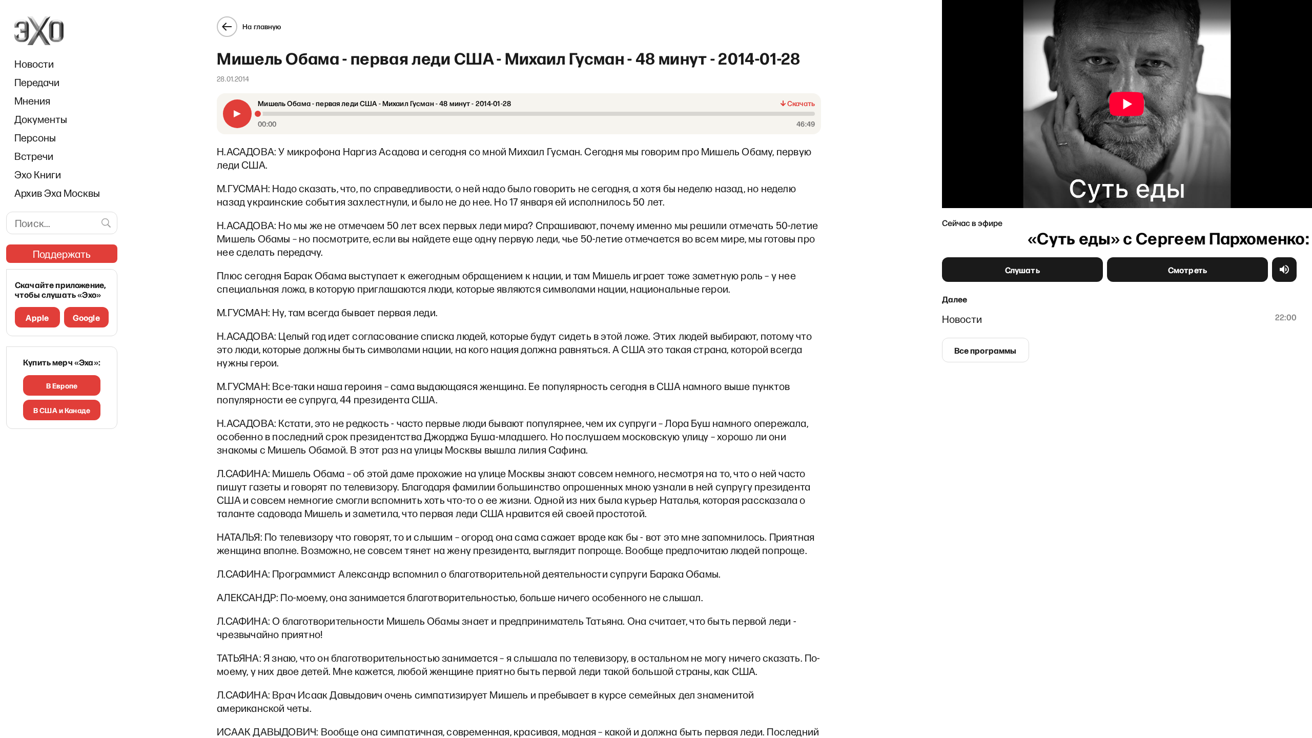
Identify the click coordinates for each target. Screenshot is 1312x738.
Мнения (32, 100)
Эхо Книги (37, 174)
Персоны (35, 137)
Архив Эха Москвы (57, 192)
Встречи (33, 155)
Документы (40, 119)
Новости (34, 63)
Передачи (36, 82)
